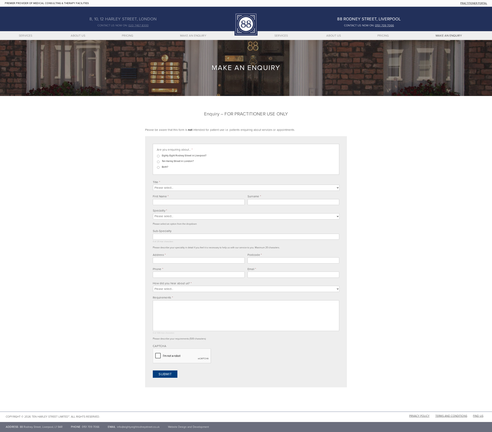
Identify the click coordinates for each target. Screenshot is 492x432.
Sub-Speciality (162, 231)
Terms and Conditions (451, 416)
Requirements (163, 297)
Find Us (478, 416)
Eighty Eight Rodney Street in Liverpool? (184, 155)
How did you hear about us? (172, 283)
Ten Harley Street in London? (178, 161)
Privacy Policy (419, 416)
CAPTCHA (159, 346)
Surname (254, 196)
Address (159, 255)
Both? (165, 166)
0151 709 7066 (384, 25)
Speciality (160, 210)
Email (252, 269)
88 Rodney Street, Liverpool (369, 19)
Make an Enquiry (193, 35)
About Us (78, 35)
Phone (158, 269)
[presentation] (182, 356)
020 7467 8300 (138, 25)
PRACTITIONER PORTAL (473, 3)
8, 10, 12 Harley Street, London (123, 19)
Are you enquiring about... (175, 149)
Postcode (255, 255)
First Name (161, 196)
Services (25, 35)
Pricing (127, 35)
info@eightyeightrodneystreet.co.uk (138, 427)
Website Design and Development (188, 427)
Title (156, 182)
